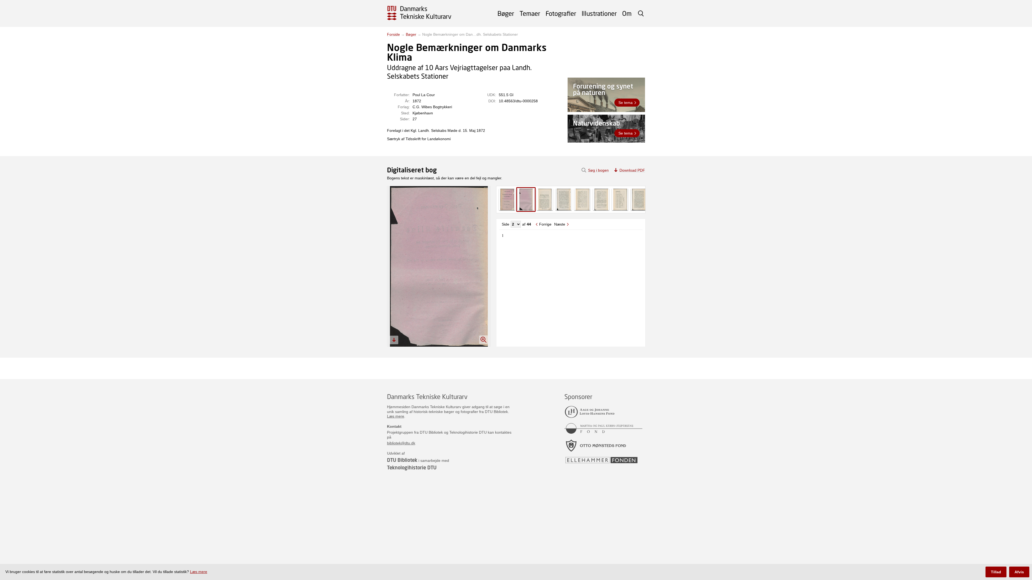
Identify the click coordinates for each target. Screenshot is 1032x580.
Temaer (529, 13)
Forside (393, 34)
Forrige (545, 224)
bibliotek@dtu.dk (401, 443)
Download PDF (632, 170)
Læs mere (395, 416)
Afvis (1019, 572)
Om (627, 13)
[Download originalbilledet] (394, 340)
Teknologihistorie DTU (411, 467)
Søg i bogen (598, 170)
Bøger (505, 13)
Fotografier (561, 13)
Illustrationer (599, 13)
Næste (559, 224)
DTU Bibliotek (402, 460)
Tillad (996, 572)
